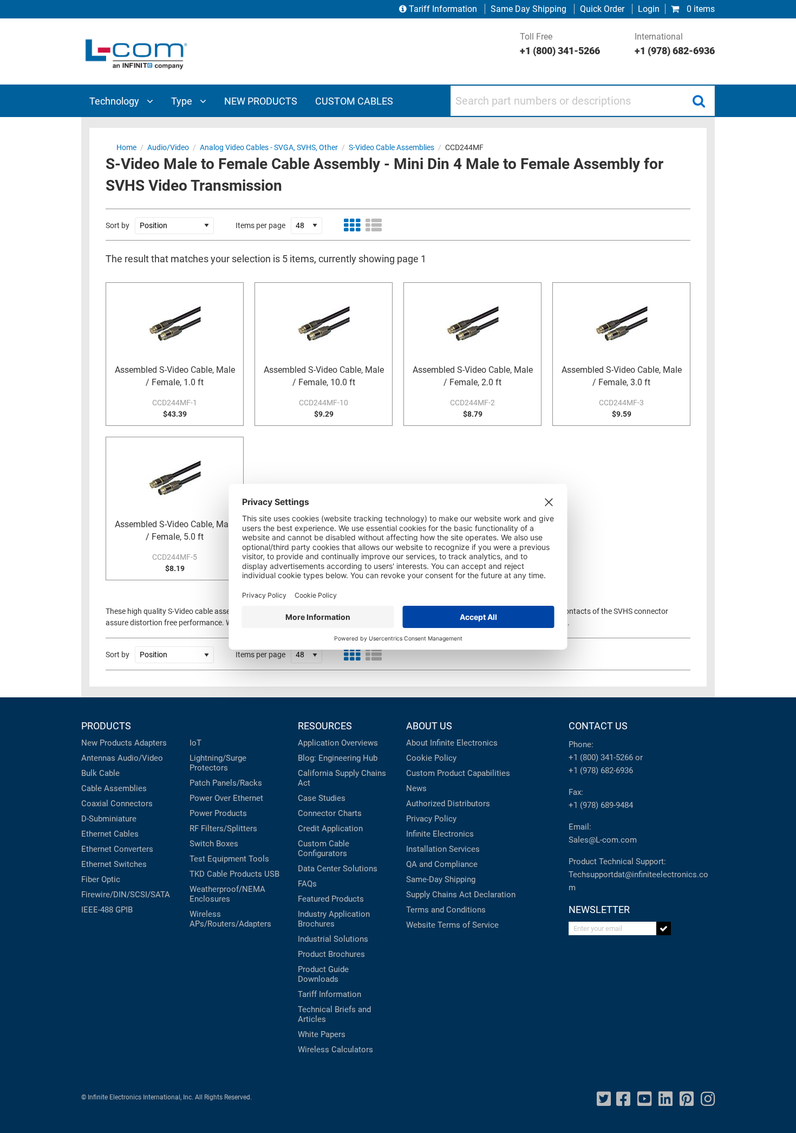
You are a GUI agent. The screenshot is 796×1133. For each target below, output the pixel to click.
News (416, 788)
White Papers (321, 1034)
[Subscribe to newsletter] (663, 928)
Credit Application (330, 828)
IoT (195, 743)
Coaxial (94, 803)
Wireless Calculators (335, 1049)
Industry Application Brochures (334, 919)
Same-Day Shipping (440, 879)
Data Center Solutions (337, 868)
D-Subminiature (108, 819)
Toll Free (560, 43)
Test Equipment (218, 859)
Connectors (131, 803)
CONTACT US (598, 725)
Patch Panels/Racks (226, 783)
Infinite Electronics (440, 834)
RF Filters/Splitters (223, 828)
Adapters (150, 743)
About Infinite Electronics (452, 743)
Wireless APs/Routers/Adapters (230, 919)
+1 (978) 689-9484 (601, 805)
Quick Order (602, 9)
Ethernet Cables (110, 834)
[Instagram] (708, 1099)
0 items (699, 9)
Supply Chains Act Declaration (461, 894)
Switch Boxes (214, 844)
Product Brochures (331, 954)
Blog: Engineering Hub (337, 758)
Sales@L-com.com (603, 840)
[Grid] (352, 225)
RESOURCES (325, 725)
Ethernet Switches (114, 864)
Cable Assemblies (114, 788)
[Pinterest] (687, 1099)
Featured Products (331, 899)
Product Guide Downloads (323, 974)
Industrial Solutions (333, 939)
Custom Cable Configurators (323, 848)
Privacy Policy (431, 819)
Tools (259, 859)
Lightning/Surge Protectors (218, 763)
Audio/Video (140, 758)
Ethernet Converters (117, 849)
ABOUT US (429, 725)
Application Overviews (338, 743)
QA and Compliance (442, 864)
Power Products (218, 813)
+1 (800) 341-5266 (601, 757)
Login (649, 9)
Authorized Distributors (448, 803)
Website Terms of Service (452, 925)
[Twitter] (604, 1099)
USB (271, 874)
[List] (374, 225)
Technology (115, 101)
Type (182, 101)
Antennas (98, 758)
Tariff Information (443, 9)
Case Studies (321, 798)
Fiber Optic (100, 879)
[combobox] (583, 101)
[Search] (698, 101)
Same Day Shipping (528, 9)
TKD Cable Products (226, 874)
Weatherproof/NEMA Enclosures (227, 894)
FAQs (307, 884)
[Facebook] (623, 1099)
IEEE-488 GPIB (107, 910)
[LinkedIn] (665, 1099)
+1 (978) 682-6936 (601, 770)
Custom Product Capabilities (458, 773)
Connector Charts (330, 813)
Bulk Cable (100, 773)
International (675, 43)
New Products (106, 743)
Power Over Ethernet (226, 798)
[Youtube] (644, 1099)
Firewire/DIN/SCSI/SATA (125, 894)
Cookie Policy (431, 758)
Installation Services (443, 849)
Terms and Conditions (446, 910)
